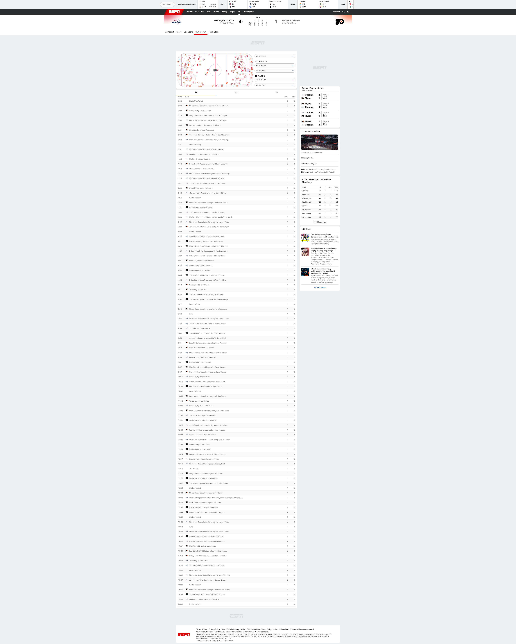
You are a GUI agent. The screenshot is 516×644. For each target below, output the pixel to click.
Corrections (263, 632)
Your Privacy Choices (204, 632)
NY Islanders (306, 210)
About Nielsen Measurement (302, 629)
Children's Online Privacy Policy (259, 629)
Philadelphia (306, 198)
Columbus (305, 206)
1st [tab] (196, 92)
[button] (343, 12)
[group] (320, 96)
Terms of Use (201, 629)
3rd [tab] (276, 92)
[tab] (196, 92)
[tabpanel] (236, 351)
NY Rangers (306, 217)
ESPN (174, 12)
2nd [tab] (236, 92)
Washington (306, 202)
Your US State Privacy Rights (233, 629)
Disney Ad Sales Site (234, 632)
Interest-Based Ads (281, 629)
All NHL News (319, 288)
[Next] (355, 4)
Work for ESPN (250, 632)
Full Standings (319, 222)
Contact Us (219, 632)
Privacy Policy (214, 629)
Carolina (305, 191)
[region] (236, 351)
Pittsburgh (305, 195)
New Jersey (306, 213)
